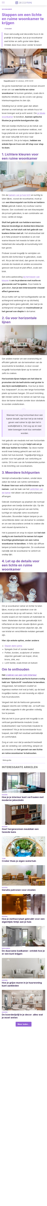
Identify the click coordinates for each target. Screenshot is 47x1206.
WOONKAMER (7, 9)
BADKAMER (6, 948)
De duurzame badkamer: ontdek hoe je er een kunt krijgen (23, 952)
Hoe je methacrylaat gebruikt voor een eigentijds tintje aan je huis (23, 920)
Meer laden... (24, 1024)
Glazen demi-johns (13, 646)
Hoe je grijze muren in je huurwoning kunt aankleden (22, 984)
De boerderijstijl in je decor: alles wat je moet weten (22, 1016)
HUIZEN (4, 795)
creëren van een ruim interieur (21, 675)
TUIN (3, 858)
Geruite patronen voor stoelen (19, 890)
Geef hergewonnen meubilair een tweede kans (20, 830)
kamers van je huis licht (19, 195)
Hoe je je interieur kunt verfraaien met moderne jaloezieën (23, 798)
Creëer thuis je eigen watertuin (19, 861)
